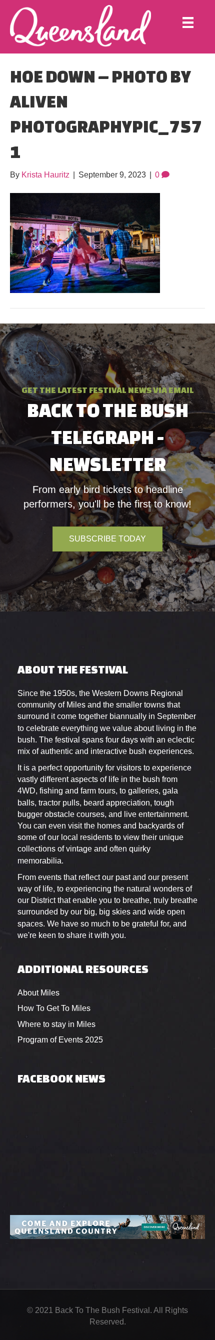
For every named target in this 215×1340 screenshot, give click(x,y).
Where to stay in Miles (57, 1024)
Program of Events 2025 (60, 1040)
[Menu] (188, 22)
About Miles (39, 992)
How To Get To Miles (54, 1008)
